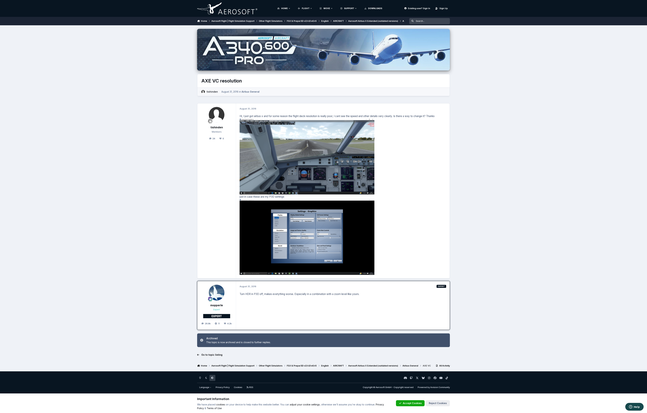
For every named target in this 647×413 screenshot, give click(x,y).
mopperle (216, 305)
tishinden (212, 91)
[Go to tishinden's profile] (203, 92)
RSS (251, 387)
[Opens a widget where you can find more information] (634, 407)
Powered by (434, 387)
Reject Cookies (438, 403)
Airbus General (250, 91)
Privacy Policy (223, 387)
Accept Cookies (412, 403)
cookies (220, 404)
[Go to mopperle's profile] (217, 293)
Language (204, 387)
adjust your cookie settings (305, 404)
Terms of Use (214, 408)
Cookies (238, 387)
